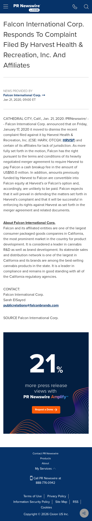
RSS (75, 501)
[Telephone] (75, 6)
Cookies (46, 507)
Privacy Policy (56, 496)
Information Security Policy (31, 501)
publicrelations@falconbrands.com (31, 305)
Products (45, 458)
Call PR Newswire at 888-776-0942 (47, 480)
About (45, 463)
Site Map (61, 501)
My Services (44, 468)
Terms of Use (32, 496)
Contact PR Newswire (46, 453)
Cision (54, 514)
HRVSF (68, 140)
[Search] (86, 6)
